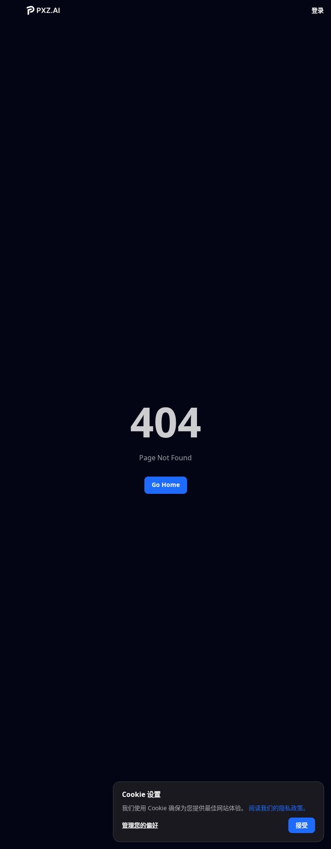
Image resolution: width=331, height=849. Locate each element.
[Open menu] (288, 10)
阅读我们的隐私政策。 (279, 808)
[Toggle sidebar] (15, 10)
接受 (302, 825)
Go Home (166, 484)
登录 (318, 10)
